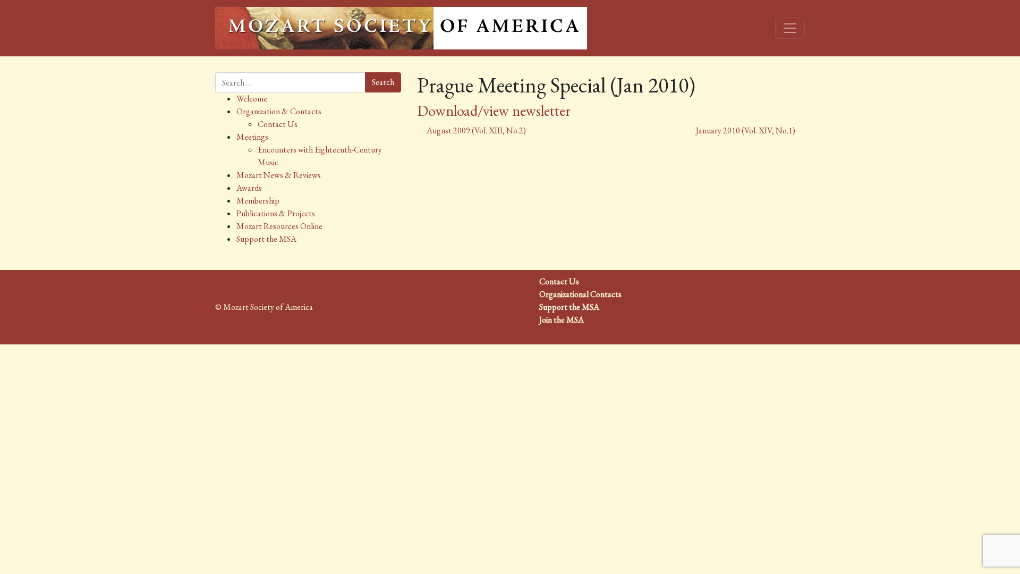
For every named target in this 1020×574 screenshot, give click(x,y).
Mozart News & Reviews (278, 175)
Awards (249, 187)
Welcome (251, 98)
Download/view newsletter (494, 110)
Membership (257, 200)
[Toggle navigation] (790, 28)
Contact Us (278, 124)
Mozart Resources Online (279, 226)
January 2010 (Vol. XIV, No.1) (746, 130)
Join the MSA (561, 319)
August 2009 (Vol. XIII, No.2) (475, 130)
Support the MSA (266, 238)
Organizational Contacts (580, 294)
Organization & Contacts (278, 111)
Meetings (252, 136)
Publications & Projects (275, 213)
